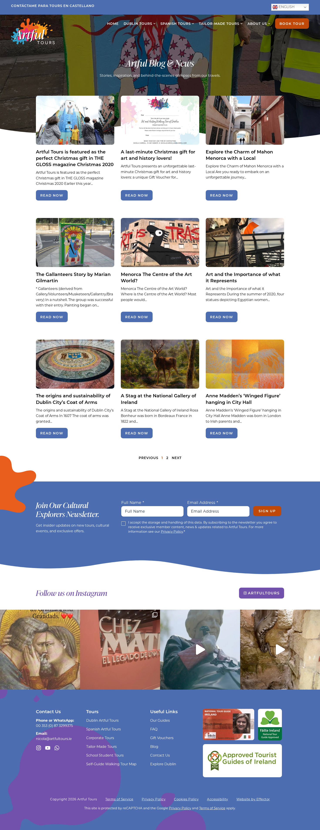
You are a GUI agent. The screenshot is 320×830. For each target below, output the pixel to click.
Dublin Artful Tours (102, 720)
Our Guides (160, 720)
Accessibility (217, 799)
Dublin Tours (138, 23)
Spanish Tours (175, 23)
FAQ (153, 729)
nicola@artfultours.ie (54, 738)
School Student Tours (105, 755)
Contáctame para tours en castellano (52, 5)
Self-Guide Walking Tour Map (111, 764)
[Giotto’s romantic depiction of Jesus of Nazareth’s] (40, 650)
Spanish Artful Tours (103, 729)
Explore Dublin (163, 764)
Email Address (202, 503)
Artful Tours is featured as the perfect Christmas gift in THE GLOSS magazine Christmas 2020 (75, 158)
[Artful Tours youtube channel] (48, 748)
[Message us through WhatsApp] (57, 748)
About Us (257, 23)
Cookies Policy (186, 799)
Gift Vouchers (161, 737)
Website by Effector (253, 799)
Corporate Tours (100, 737)
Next (177, 458)
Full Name (132, 503)
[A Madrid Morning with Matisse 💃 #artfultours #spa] (120, 650)
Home (113, 23)
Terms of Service (119, 799)
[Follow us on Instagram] (38, 748)
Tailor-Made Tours (219, 23)
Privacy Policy (172, 531)
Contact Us (160, 755)
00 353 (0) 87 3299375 (54, 725)
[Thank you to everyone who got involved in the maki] (200, 650)
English (286, 6)
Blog (154, 746)
